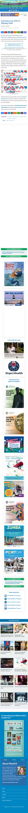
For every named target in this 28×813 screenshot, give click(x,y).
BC (7, 116)
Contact (21, 8)
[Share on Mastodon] (25, 32)
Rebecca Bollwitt (6, 26)
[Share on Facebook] (2, 32)
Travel (9, 8)
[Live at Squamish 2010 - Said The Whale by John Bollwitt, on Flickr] (14, 43)
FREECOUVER (15, 6)
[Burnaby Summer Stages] (14, 489)
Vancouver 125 (11, 120)
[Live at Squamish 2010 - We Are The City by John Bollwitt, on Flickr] (14, 47)
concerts (22, 116)
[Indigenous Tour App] (14, 350)
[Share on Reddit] (15, 32)
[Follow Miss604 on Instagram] (12, 10)
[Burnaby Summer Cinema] (14, 444)
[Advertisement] (14, 186)
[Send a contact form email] (19, 10)
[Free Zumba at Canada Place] (14, 536)
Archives (22, 759)
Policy (3, 797)
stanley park (9, 118)
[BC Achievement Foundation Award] (14, 396)
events (7, 120)
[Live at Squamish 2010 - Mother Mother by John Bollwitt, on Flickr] (14, 45)
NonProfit (2, 8)
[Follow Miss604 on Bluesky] (10, 10)
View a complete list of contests (13, 256)
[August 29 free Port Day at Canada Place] (14, 561)
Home (3, 788)
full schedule (18, 107)
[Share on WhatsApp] (18, 32)
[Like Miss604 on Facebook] (16, 10)
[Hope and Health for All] (14, 368)
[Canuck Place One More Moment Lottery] (14, 14)
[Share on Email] (12, 32)
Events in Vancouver (6, 800)
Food (6, 8)
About (17, 8)
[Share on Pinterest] (5, 32)
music (25, 116)
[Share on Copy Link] (22, 32)
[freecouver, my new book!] (14, 756)
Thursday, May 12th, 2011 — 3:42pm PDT (10, 28)
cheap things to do (16, 116)
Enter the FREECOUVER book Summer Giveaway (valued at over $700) (13, 252)
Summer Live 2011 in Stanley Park (10, 22)
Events (13, 8)
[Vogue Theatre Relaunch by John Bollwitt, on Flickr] (14, 44)
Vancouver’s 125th (6, 37)
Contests (14, 759)
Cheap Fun (10, 116)
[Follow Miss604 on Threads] (14, 10)
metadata (14, 115)
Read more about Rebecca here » (10, 782)
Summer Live (20, 37)
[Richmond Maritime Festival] (14, 274)
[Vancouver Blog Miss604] (14, 2)
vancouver (14, 118)
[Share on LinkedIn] (9, 32)
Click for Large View (14, 93)
